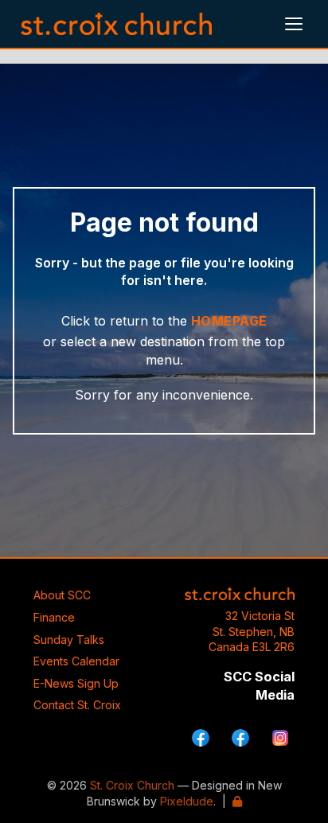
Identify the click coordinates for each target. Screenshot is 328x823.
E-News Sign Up (76, 683)
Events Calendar (76, 661)
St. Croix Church (132, 785)
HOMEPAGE (229, 321)
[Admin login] (237, 801)
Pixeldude (186, 801)
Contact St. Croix (77, 705)
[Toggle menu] (293, 24)
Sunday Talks (68, 639)
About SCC (62, 595)
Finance (54, 617)
